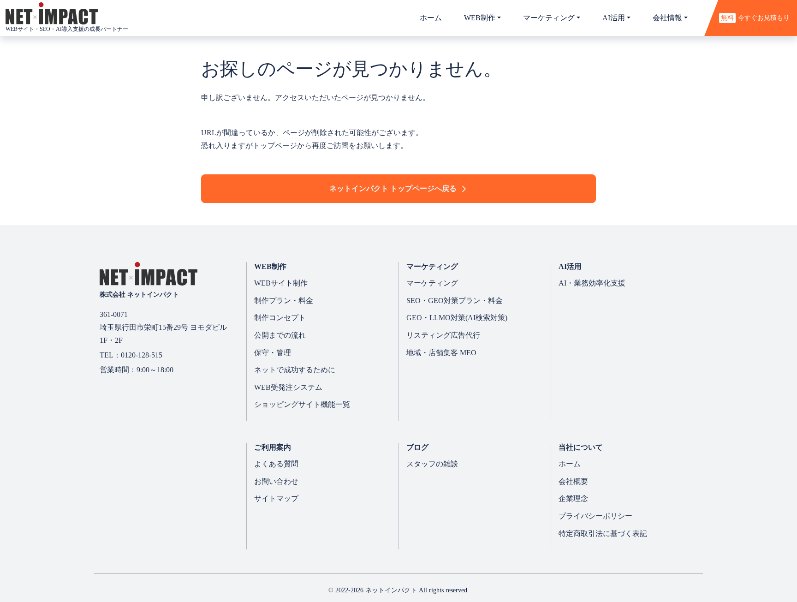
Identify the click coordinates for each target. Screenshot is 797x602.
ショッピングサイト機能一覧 (302, 404)
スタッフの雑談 (432, 464)
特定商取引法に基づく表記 (603, 533)
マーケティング (432, 283)
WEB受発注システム (288, 387)
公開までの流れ (280, 335)
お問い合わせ (276, 481)
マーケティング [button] (549, 18)
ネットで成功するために (294, 370)
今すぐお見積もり (755, 17)
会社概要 (573, 481)
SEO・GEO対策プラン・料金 (454, 300)
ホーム (431, 18)
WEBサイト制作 (281, 283)
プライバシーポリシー (595, 516)
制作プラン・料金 (283, 300)
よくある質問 (276, 464)
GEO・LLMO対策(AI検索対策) (456, 318)
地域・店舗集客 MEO (441, 353)
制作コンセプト (280, 318)
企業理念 (573, 498)
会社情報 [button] (667, 18)
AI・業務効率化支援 (592, 283)
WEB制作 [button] (479, 18)
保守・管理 (272, 353)
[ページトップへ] (761, 562)
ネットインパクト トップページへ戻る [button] (393, 188)
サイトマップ (276, 498)
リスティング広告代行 (443, 335)
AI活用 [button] (613, 18)
